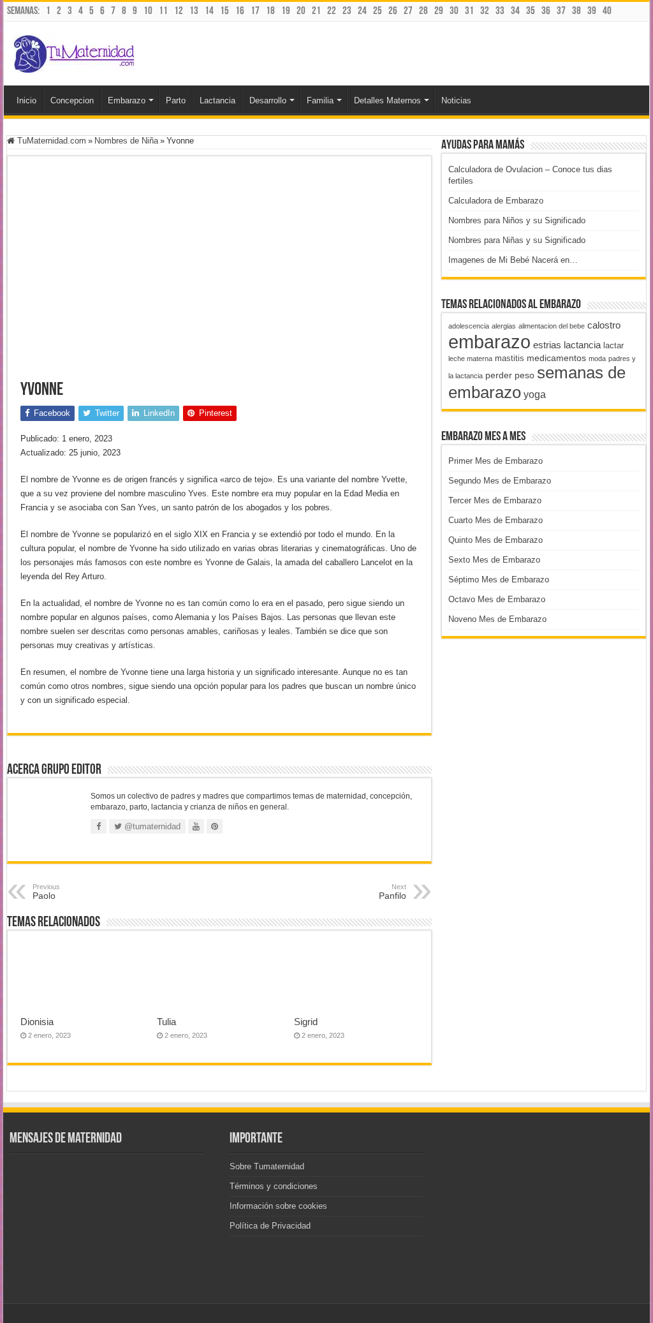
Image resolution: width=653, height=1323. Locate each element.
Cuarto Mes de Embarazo (495, 520)
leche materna (470, 358)
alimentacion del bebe (551, 326)
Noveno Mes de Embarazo (497, 619)
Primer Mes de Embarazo (495, 461)
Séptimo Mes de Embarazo (498, 579)
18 (270, 11)
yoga (535, 394)
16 (239, 11)
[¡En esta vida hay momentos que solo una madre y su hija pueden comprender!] (41, 1173)
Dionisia (37, 1021)
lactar (613, 345)
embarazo (489, 341)
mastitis (509, 358)
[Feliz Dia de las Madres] (41, 1238)
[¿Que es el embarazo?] (111, 1271)
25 (377, 11)
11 (163, 11)
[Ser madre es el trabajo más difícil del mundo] (111, 1238)
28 (423, 11)
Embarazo (126, 100)
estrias (547, 344)
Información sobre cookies (278, 1206)
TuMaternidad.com (50, 140)
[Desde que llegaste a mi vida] (111, 1173)
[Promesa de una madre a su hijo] (41, 1206)
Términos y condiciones (274, 1186)
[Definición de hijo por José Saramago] (111, 1206)
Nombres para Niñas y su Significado (516, 240)
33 (499, 11)
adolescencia (468, 326)
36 (545, 11)
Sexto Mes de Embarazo (494, 560)
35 (530, 11)
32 (484, 11)
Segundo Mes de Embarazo (499, 480)
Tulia (166, 1021)
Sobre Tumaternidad (267, 1166)
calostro (603, 325)
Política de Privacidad (270, 1226)
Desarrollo (267, 100)
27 (408, 11)
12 (178, 11)
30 (454, 11)
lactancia (582, 344)
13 (193, 11)
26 (392, 11)
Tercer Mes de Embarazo (494, 500)
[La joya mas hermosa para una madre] (41, 1271)
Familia (320, 100)
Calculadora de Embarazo (495, 200)
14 (209, 11)
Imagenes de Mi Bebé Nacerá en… (513, 260)
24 (362, 11)
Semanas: (23, 11)
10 (147, 11)
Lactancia (217, 100)
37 (561, 11)
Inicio (26, 100)
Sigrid (306, 1021)
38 (576, 11)
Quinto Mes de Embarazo (495, 540)
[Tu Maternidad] (74, 51)
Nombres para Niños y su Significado (516, 220)
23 (346, 11)
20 (301, 11)
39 (591, 11)
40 (607, 11)
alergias (504, 326)
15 (224, 11)
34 (515, 11)
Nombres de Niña (126, 140)
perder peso (509, 375)
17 (255, 11)
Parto (176, 100)
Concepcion (72, 100)
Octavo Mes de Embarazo (496, 599)
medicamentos (556, 358)
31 (469, 11)
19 (285, 11)
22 (331, 11)
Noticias (456, 100)
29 (438, 11)
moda (597, 358)
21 (316, 11)
